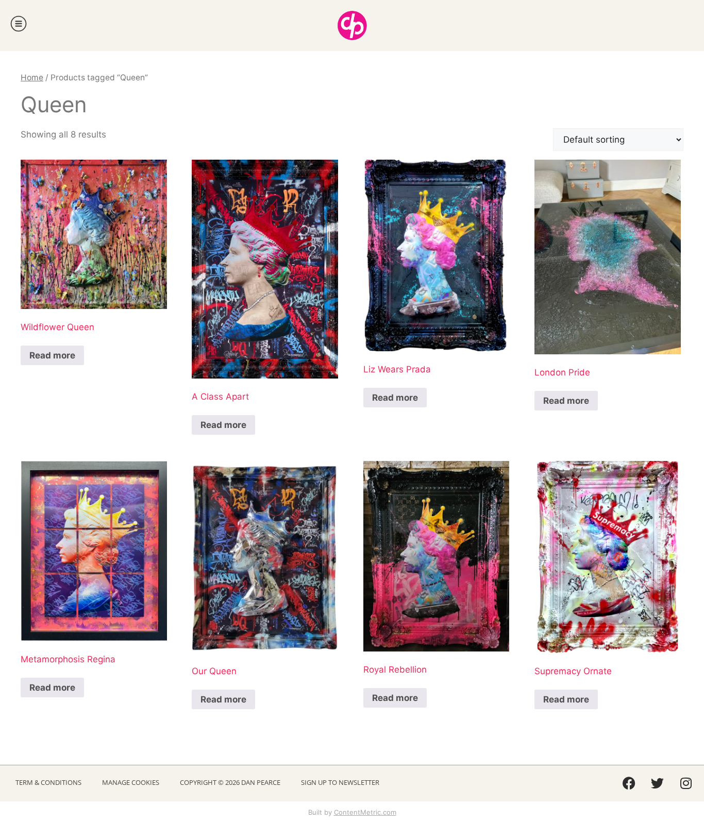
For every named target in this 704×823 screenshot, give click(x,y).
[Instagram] (686, 783)
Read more (52, 355)
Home (32, 77)
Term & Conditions (48, 782)
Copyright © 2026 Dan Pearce (230, 782)
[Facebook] (629, 783)
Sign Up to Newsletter (340, 782)
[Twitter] (658, 783)
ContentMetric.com (365, 812)
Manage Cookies (130, 782)
